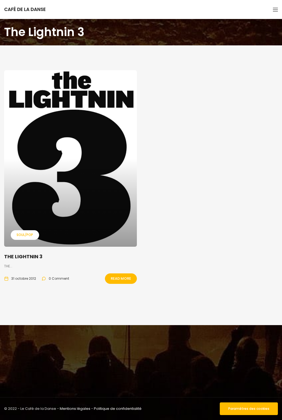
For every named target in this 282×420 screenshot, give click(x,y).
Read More (121, 278)
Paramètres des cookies (248, 408)
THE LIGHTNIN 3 (23, 256)
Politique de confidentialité (118, 408)
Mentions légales (75, 408)
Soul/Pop (25, 234)
